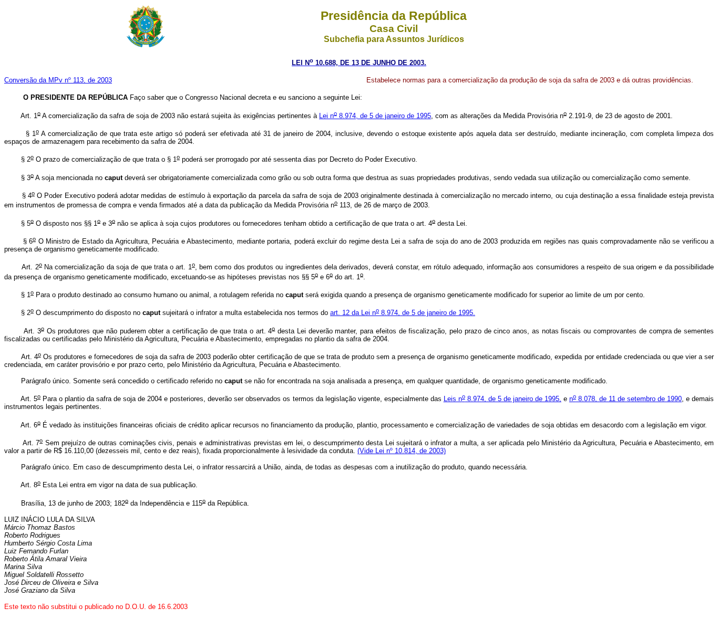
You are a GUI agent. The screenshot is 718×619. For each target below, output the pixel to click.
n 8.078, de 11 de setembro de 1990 (625, 399)
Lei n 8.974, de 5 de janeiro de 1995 (375, 116)
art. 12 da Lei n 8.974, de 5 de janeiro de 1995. (402, 313)
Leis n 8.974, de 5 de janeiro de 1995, (502, 399)
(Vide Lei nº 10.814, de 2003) (401, 451)
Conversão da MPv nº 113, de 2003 (58, 80)
